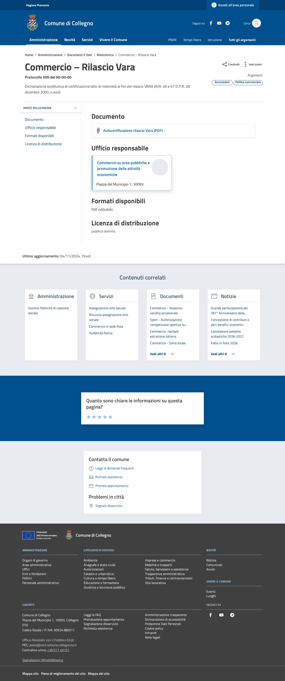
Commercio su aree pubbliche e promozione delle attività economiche (123, 169)
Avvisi (210, 569)
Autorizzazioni (94, 569)
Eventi (211, 591)
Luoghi (211, 595)
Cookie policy (154, 628)
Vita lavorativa (155, 582)
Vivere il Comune (113, 39)
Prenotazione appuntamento (104, 619)
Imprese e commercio (160, 560)
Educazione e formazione (101, 582)
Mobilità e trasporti (158, 564)
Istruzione (215, 39)
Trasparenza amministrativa (165, 573)
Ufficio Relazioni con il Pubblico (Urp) (48, 639)
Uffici (26, 569)
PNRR (172, 39)
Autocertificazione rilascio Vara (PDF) (133, 130)
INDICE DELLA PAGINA (37, 108)
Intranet (151, 632)
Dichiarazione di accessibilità (165, 619)
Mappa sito (30, 673)
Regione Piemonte (37, 5)
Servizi (87, 39)
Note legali (152, 637)
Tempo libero (192, 39)
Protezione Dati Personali (163, 623)
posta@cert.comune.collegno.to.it (53, 644)
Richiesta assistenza (98, 628)
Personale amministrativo (40, 582)
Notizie (211, 560)
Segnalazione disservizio (101, 623)
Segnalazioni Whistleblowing (42, 659)
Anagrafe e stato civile (99, 564)
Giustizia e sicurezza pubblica (104, 587)
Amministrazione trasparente (166, 614)
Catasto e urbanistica (99, 573)
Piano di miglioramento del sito (63, 673)
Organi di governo (35, 560)
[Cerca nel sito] (256, 23)
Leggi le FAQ (92, 614)
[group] (51, 327)
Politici (27, 578)
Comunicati (214, 564)
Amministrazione (43, 39)
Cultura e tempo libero (99, 578)
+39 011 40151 (58, 649)
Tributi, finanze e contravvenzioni (168, 578)
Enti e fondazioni (34, 573)
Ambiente (90, 560)
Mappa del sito (99, 673)
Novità (69, 39)
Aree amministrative (37, 564)
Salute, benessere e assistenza (166, 569)
